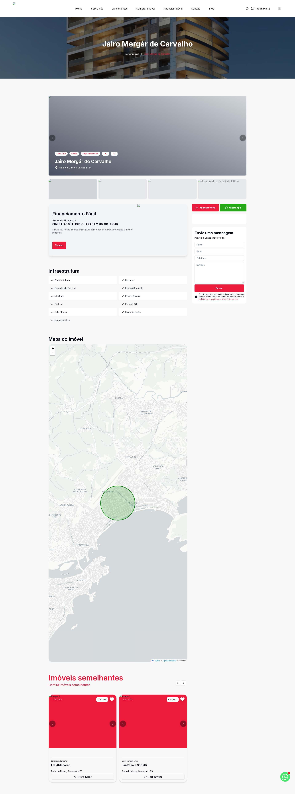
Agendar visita (207, 207)
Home (78, 8)
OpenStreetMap (169, 660)
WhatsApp (235, 207)
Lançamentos (120, 8)
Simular (59, 245)
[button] (52, 138)
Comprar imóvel (145, 8)
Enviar (219, 288)
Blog (211, 8)
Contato (195, 8)
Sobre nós (97, 8)
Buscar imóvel (132, 54)
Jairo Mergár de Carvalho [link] (157, 54)
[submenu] (279, 8)
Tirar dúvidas (84, 776)
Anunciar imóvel (173, 8)
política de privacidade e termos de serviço (218, 299)
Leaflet (156, 660)
